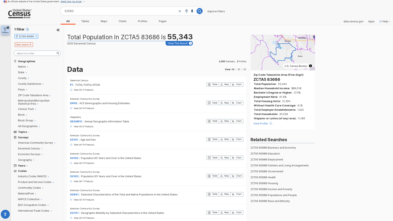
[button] (186, 11)
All (68, 21)
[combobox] (132, 11)
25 (238, 69)
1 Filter (19, 29)
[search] (37, 53)
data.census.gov (353, 21)
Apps (371, 21)
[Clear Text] (180, 11)
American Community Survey (85, 99)
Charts (122, 21)
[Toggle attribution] (310, 65)
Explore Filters (216, 11)
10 (233, 69)
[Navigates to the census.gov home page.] (16, 16)
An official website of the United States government (33, 1)
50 (244, 69)
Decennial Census (79, 80)
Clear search (22, 44)
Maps (104, 21)
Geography (75, 117)
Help (385, 21)
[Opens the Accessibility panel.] (5, 215)
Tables (85, 21)
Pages (163, 21)
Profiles (142, 21)
